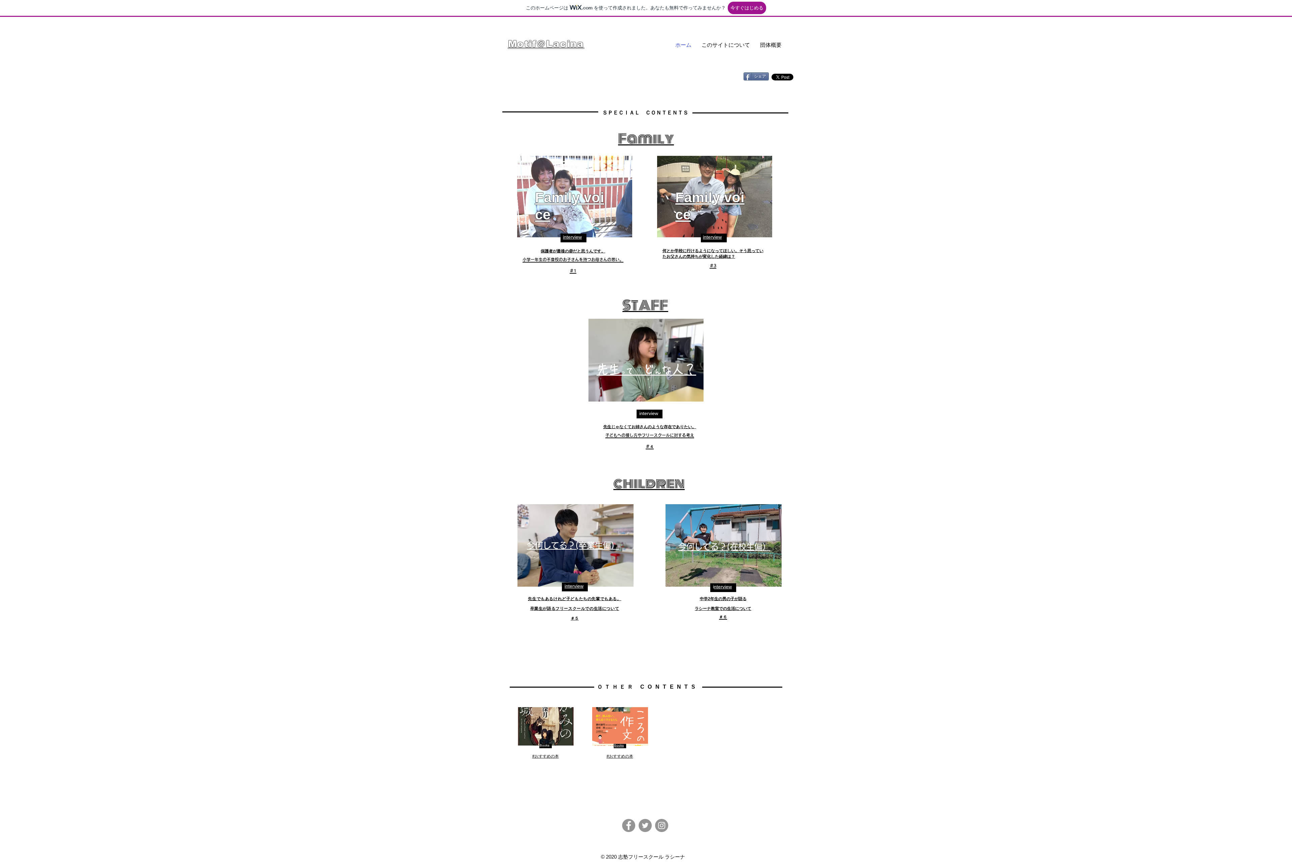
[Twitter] (645, 825)
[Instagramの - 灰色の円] (661, 825)
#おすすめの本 (545, 756)
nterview (723, 586)
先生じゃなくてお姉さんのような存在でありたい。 (649, 426)
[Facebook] (628, 825)
